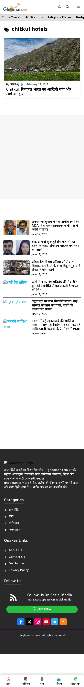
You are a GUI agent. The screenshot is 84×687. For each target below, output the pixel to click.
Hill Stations (34, 18)
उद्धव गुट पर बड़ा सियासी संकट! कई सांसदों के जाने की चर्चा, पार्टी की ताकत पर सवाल (54, 306)
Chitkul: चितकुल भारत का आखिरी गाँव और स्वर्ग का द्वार (38, 92)
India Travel (11, 18)
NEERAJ (14, 84)
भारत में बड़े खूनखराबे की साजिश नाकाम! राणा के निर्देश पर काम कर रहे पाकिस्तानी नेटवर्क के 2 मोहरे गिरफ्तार (56, 325)
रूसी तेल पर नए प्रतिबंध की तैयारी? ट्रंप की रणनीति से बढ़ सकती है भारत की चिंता (55, 286)
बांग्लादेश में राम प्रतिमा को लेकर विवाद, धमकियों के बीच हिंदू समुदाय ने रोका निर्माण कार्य (56, 266)
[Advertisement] (42, 157)
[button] (67, 7)
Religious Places (60, 18)
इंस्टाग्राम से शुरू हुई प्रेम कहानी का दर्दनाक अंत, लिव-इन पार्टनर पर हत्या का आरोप (55, 246)
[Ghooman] (15, 7)
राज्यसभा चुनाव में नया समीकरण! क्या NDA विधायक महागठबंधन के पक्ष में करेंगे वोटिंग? (56, 226)
